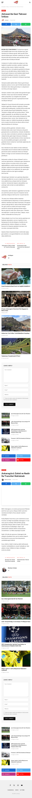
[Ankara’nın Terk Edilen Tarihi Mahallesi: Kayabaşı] (16, 323)
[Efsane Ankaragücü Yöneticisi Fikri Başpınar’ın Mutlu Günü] (16, 299)
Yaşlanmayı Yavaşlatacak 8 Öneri (10, 356)
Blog (7, 6)
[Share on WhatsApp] (26, 24)
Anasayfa (3, 6)
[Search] (30, 2)
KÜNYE (16, 790)
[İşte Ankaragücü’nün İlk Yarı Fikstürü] (6, 415)
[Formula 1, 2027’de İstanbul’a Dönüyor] (6, 440)
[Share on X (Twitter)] (16, 24)
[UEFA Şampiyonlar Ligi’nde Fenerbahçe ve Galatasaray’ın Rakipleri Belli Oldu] (6, 431)
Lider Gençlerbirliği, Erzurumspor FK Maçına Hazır (15, 621)
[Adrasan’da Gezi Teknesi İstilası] (16, 36)
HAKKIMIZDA (11, 790)
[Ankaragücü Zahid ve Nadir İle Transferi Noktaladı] (16, 496)
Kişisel (3, 10)
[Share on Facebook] (6, 24)
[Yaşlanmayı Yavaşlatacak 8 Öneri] (16, 346)
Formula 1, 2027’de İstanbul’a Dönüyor (21, 438)
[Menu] (2, 2)
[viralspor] (16, 2)
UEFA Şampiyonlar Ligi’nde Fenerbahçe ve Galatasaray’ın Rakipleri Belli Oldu (19, 431)
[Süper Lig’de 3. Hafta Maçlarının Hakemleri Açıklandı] (6, 448)
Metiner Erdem (8, 479)
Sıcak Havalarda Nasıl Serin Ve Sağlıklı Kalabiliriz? (15, 286)
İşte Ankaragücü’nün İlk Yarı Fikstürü (20, 413)
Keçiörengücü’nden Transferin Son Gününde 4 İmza (23, 247)
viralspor (7, 20)
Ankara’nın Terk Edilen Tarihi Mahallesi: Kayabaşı (15, 333)
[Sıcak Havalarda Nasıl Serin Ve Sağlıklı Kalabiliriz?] (16, 276)
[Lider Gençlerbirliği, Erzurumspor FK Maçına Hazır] (6, 423)
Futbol (4, 470)
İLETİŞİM (22, 790)
